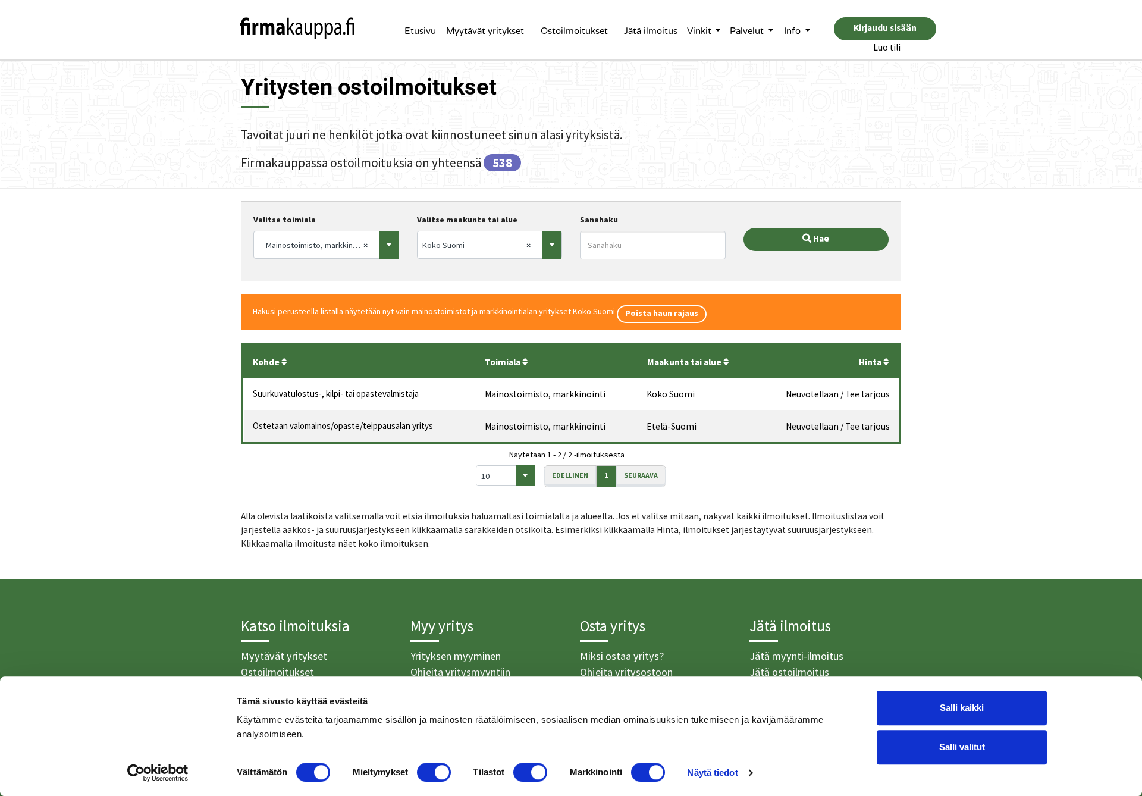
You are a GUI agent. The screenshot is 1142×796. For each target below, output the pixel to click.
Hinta (871, 362)
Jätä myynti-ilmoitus (796, 656)
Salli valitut (962, 747)
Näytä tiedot (712, 772)
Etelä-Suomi (672, 426)
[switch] (434, 772)
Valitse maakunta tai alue (467, 219)
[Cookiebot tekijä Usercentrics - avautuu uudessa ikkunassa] (158, 773)
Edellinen (570, 475)
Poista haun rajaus (661, 313)
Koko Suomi (671, 394)
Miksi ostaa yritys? (622, 656)
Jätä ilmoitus (650, 31)
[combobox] (326, 245)
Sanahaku (599, 219)
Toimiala (503, 362)
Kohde (267, 362)
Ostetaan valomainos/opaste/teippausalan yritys (343, 425)
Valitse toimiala (284, 219)
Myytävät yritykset (485, 31)
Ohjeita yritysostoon (626, 672)
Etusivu (420, 31)
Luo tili (887, 47)
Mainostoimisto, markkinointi (545, 394)
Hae (820, 238)
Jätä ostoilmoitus (789, 672)
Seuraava (641, 475)
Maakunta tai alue (685, 362)
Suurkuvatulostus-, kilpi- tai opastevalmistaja (336, 393)
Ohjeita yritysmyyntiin (460, 672)
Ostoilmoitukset (574, 31)
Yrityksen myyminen (455, 656)
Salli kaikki (962, 708)
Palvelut (748, 31)
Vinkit (700, 31)
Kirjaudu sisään (885, 27)
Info (793, 31)
